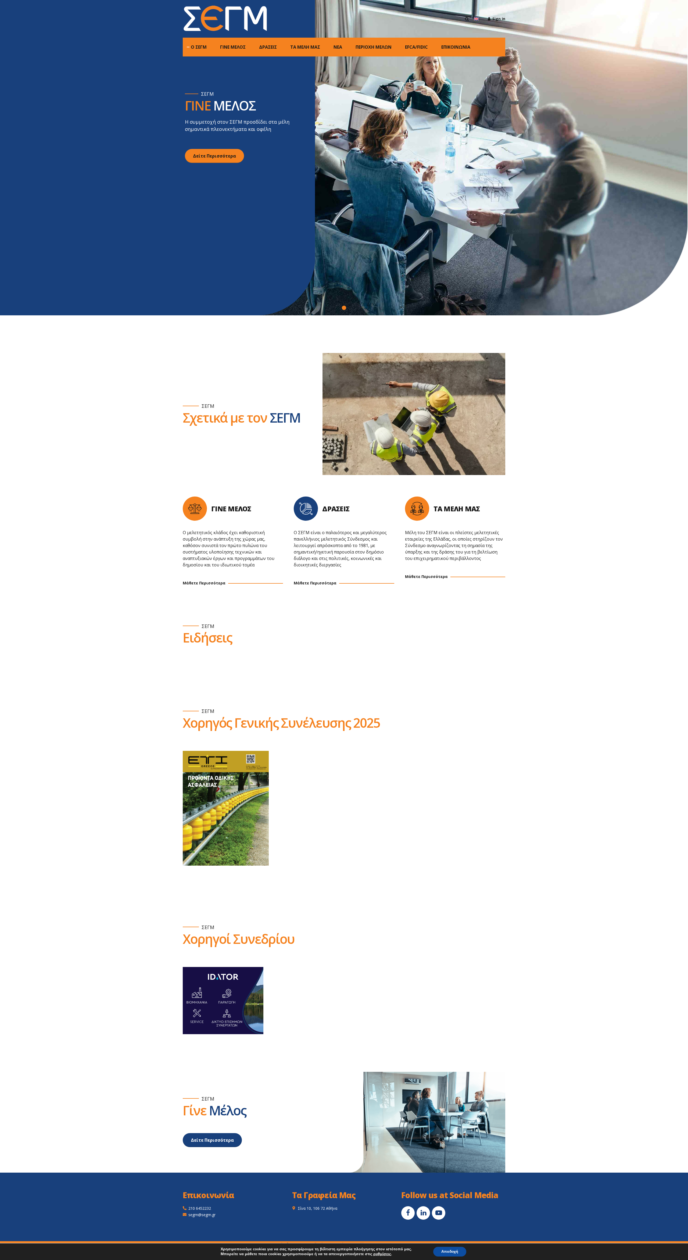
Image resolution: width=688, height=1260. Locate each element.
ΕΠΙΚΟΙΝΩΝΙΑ (455, 47)
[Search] (467, 19)
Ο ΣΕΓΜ (199, 47)
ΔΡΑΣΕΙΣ (268, 47)
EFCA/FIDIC (416, 47)
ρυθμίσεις (382, 1254)
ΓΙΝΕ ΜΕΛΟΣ (233, 47)
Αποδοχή (449, 1251)
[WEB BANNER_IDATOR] (223, 1000)
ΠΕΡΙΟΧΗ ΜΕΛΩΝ (374, 47)
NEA (338, 47)
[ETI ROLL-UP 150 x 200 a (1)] (226, 808)
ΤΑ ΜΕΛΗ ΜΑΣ (305, 47)
